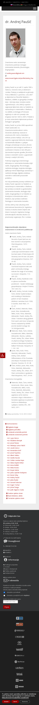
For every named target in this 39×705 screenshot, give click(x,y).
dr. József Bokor (13, 443)
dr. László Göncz (13, 448)
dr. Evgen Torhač (14, 485)
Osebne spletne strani (15, 493)
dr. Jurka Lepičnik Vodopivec (17, 473)
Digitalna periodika (13, 430)
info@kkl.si (8, 552)
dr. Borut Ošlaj (13, 475)
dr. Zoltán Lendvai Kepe (16, 460)
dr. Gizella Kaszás (14, 458)
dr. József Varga (13, 487)
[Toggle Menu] (34, 8)
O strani (7, 567)
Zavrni (15, 701)
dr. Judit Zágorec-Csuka (16, 490)
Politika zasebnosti (10, 571)
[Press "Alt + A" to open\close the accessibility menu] (2, 355)
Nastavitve (25, 701)
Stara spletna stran (10, 577)
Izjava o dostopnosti (11, 569)
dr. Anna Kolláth (13, 465)
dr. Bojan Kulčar (13, 470)
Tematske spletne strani (15, 498)
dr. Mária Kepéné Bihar (16, 463)
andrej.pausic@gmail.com (15, 73)
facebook (8, 557)
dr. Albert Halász (13, 455)
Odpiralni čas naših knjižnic (13, 538)
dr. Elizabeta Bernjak (15, 440)
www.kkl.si (8, 2)
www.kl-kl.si (16, 2)
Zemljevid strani (9, 573)
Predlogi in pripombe (11, 565)
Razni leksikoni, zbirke (14, 496)
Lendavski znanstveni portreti (17, 435)
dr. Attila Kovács (13, 468)
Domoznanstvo (11, 424)
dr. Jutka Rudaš (13, 480)
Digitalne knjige (12, 427)
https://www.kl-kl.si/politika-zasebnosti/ (15, 698)
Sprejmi (6, 701)
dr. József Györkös (14, 453)
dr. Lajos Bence (13, 438)
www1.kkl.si (25, 2)
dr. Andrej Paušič (13, 477)
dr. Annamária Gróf (14, 450)
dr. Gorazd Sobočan (15, 482)
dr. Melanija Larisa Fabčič (16, 445)
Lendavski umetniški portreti (17, 432)
